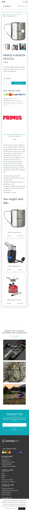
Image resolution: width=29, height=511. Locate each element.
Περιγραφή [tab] (14, 132)
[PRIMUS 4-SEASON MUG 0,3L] (14, 218)
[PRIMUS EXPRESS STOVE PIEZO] (14, 286)
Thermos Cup (20, 103)
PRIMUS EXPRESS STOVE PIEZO (14, 300)
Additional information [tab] (14, 136)
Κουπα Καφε (6, 103)
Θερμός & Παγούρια (16, 102)
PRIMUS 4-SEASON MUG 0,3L (14, 232)
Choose (20, 269)
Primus (18, 100)
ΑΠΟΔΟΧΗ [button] (21, 508)
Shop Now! (20, 303)
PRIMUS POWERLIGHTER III (14, 266)
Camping (13, 100)
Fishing (5, 105)
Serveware (6, 102)
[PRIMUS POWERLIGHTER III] (14, 252)
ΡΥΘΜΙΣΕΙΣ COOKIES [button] (10, 508)
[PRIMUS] (12, 118)
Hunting (13, 103)
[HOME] (3, 14)
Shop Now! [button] (20, 236)
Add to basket (19, 83)
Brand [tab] (14, 139)
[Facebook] (2, 1)
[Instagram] (4, 1)
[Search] (26, 6)
